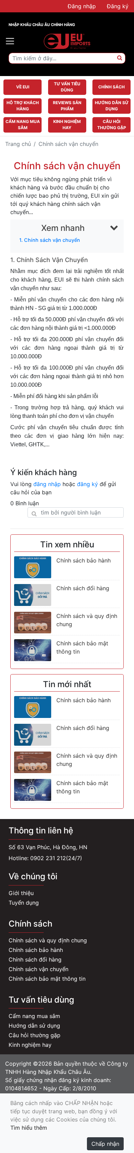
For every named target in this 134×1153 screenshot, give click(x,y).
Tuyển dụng (24, 902)
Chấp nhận (105, 1143)
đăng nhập (47, 484)
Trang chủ (18, 143)
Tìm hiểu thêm (28, 1127)
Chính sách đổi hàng (82, 588)
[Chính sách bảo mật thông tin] (32, 650)
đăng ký (87, 484)
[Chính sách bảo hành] (32, 567)
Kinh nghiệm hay (30, 1044)
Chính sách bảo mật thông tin (47, 978)
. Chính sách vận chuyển (49, 240)
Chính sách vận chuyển (38, 969)
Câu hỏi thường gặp (34, 1035)
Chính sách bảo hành (83, 560)
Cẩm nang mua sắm (34, 1016)
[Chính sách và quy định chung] (32, 623)
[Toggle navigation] (10, 41)
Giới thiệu (21, 893)
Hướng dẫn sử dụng (34, 1025)
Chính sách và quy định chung (48, 940)
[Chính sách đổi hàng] (32, 595)
